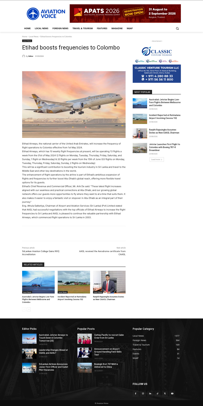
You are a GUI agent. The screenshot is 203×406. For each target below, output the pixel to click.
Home (24, 36)
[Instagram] (143, 393)
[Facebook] (43, 64)
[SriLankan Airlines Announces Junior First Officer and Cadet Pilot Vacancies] (29, 368)
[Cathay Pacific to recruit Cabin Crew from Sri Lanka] (84, 339)
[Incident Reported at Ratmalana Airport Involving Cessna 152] (74, 282)
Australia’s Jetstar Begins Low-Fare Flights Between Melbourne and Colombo (38, 299)
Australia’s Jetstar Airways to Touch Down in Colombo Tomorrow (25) (53, 338)
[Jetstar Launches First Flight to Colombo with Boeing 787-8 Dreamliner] (140, 148)
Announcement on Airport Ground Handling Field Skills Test (108, 352)
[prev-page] (24, 309)
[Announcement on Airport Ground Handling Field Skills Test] (84, 353)
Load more (155, 159)
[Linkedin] (150, 393)
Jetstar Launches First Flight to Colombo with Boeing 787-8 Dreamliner (164, 147)
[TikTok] (157, 393)
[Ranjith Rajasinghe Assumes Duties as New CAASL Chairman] (109, 282)
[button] (177, 28)
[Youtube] (172, 393)
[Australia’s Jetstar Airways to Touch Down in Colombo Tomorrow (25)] (29, 339)
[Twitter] (49, 64)
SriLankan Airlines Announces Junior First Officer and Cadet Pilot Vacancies (53, 367)
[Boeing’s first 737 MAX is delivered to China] (84, 368)
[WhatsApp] (63, 64)
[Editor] (24, 56)
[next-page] (29, 309)
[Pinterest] (56, 64)
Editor (30, 56)
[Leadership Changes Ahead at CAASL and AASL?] (29, 354)
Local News (33, 36)
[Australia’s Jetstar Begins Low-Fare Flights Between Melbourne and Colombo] (38, 282)
